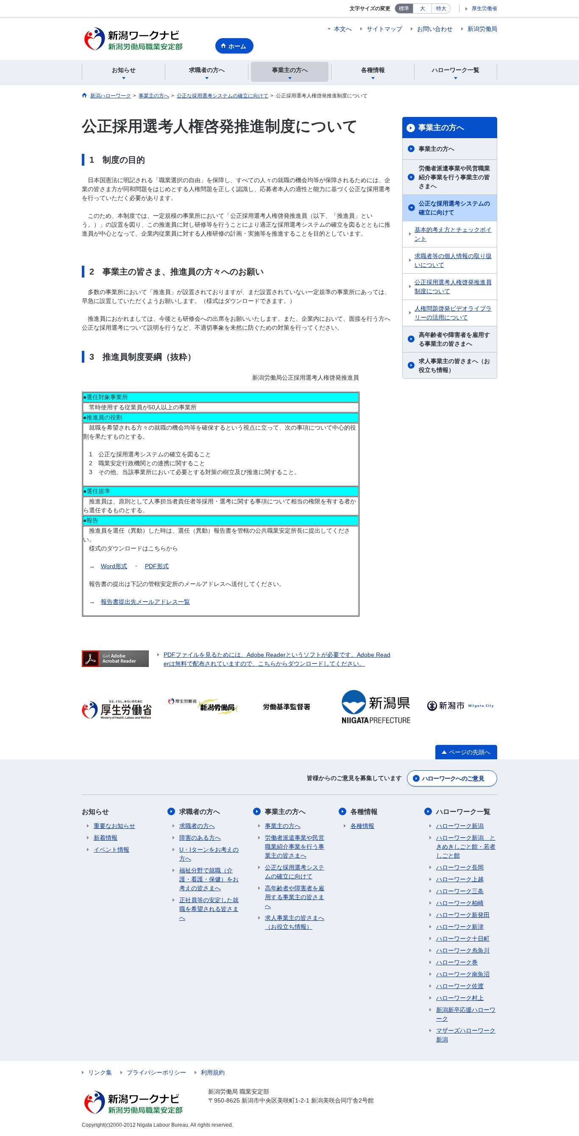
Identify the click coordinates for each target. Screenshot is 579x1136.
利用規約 (213, 1072)
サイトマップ (384, 29)
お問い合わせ (435, 29)
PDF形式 (157, 566)
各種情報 (364, 811)
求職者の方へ (199, 811)
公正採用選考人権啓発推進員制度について (453, 286)
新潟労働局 (482, 29)
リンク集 (100, 1072)
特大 (441, 8)
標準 (404, 8)
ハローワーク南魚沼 (463, 974)
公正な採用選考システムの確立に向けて (454, 208)
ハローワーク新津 (460, 926)
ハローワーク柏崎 (460, 903)
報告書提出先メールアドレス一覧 (145, 601)
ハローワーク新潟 (460, 825)
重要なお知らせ (114, 825)
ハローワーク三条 (460, 891)
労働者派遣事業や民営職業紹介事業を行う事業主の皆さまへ (454, 177)
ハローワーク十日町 (463, 938)
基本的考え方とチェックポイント (453, 234)
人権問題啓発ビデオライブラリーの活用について (453, 313)
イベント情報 (111, 849)
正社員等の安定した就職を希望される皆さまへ (209, 909)
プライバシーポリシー (156, 1072)
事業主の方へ (441, 127)
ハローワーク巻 (457, 962)
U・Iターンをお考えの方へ (209, 854)
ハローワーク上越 (460, 879)
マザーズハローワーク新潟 (465, 1035)
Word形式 (114, 566)
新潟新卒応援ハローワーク (465, 1014)
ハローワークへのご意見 (453, 778)
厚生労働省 (484, 8)
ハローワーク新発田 (463, 914)
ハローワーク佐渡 (460, 986)
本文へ (343, 29)
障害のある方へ (200, 837)
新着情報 (105, 837)
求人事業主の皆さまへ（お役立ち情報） (454, 365)
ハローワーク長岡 (460, 867)
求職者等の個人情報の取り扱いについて (453, 260)
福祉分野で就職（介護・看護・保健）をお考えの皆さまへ (209, 879)
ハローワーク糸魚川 (463, 950)
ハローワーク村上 (460, 997)
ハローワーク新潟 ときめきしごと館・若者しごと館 (465, 846)
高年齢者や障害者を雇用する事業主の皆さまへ (454, 339)
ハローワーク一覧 (463, 811)
